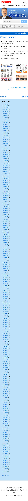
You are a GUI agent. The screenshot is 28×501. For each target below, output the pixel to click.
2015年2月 (5, 397)
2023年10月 (6, 176)
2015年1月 (5, 400)
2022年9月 (5, 204)
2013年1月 (5, 451)
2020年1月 (5, 270)
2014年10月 (6, 406)
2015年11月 (5, 378)
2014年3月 (5, 421)
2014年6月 (5, 415)
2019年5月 (5, 288)
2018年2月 (5, 320)
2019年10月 (6, 277)
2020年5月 (5, 262)
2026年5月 (5, 109)
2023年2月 (5, 193)
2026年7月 (5, 105)
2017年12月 (6, 324)
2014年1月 (5, 425)
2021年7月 (5, 232)
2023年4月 (5, 189)
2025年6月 (5, 133)
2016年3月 (5, 369)
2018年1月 (5, 322)
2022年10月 (6, 201)
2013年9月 (5, 434)
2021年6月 (5, 234)
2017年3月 (5, 344)
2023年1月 (5, 195)
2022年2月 (5, 219)
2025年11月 (5, 122)
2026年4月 (5, 111)
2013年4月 (5, 445)
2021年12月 (6, 223)
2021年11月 (5, 225)
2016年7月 (5, 361)
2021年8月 (5, 229)
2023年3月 (5, 191)
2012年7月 (5, 464)
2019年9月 (5, 279)
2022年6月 (5, 210)
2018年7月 (5, 309)
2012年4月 (5, 471)
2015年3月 (5, 395)
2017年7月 (5, 335)
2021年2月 (5, 242)
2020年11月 (5, 249)
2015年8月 (5, 384)
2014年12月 (6, 402)
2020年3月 (5, 266)
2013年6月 (5, 440)
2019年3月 (5, 292)
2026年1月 (5, 117)
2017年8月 (5, 333)
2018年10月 (6, 303)
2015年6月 (5, 389)
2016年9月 (5, 357)
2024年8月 (5, 154)
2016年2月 (5, 372)
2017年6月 (5, 337)
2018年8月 (5, 307)
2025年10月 (6, 124)
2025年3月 (5, 139)
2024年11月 (5, 148)
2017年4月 (5, 341)
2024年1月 (5, 169)
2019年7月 (5, 283)
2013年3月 (5, 447)
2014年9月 (5, 408)
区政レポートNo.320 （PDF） (18, 87)
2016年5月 (5, 365)
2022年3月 (5, 217)
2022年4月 (5, 214)
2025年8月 (5, 128)
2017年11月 (5, 326)
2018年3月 (5, 318)
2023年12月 (6, 171)
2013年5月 (5, 443)
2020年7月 (5, 257)
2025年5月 (5, 135)
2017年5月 (5, 339)
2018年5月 (5, 313)
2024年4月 (5, 163)
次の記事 (24, 96)
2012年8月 (5, 462)
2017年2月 (5, 346)
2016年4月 (5, 367)
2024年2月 (5, 167)
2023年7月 (5, 182)
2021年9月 (5, 227)
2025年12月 (6, 120)
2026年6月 (5, 107)
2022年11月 (5, 199)
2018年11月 (5, 301)
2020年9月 (5, 253)
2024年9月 (5, 152)
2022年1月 (5, 221)
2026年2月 (5, 115)
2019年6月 (5, 285)
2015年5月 (5, 391)
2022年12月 (6, 197)
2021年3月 (5, 240)
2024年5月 (5, 161)
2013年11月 (5, 430)
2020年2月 (5, 268)
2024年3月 (5, 165)
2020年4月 (5, 264)
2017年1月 (5, 348)
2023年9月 (5, 178)
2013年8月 (5, 436)
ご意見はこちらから (14, 10)
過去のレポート (5, 475)
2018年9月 (5, 305)
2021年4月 (5, 238)
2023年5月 (5, 186)
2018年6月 (5, 311)
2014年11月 (5, 404)
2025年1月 (5, 143)
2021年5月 (5, 236)
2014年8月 (5, 410)
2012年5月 (5, 469)
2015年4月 (5, 393)
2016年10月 (6, 354)
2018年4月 (5, 316)
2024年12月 (6, 145)
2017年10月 (6, 329)
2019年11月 (5, 275)
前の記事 (3, 96)
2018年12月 (6, 298)
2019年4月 (5, 290)
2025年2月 (5, 141)
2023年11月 (5, 173)
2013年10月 (6, 432)
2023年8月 (5, 180)
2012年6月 (5, 466)
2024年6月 (5, 158)
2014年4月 (5, 419)
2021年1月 (5, 245)
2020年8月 (5, 255)
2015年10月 (6, 380)
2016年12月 (6, 350)
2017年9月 (5, 331)
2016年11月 (5, 352)
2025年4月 (5, 137)
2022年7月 (5, 208)
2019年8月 (5, 281)
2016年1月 (5, 374)
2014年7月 (5, 412)
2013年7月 (5, 438)
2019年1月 (5, 296)
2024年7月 (5, 156)
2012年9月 (5, 460)
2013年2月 (5, 449)
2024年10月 (6, 150)
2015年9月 (5, 382)
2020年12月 (6, 247)
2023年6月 (5, 184)
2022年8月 (5, 206)
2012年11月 (5, 456)
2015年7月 (5, 387)
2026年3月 (5, 113)
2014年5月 (5, 417)
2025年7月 (5, 130)
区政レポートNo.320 (7, 37)
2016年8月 (5, 359)
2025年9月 (5, 126)
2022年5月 (5, 212)
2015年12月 (6, 376)
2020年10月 (6, 251)
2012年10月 (6, 458)
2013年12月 (6, 428)
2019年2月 (5, 294)
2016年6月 (5, 363)
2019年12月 (6, 273)
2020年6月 (5, 260)
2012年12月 (6, 453)
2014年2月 (5, 423)
